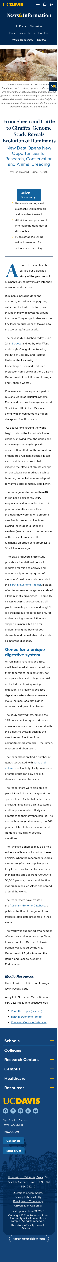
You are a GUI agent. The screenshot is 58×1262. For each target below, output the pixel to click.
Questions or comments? (28, 1193)
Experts (41, 39)
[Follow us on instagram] (13, 1111)
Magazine (36, 26)
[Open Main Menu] (37, 4)
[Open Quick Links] (51, 4)
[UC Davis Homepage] (13, 4)
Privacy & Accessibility (27, 1197)
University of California (28, 1205)
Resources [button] (14, 1088)
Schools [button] (12, 1041)
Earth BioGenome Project (25, 585)
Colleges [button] (12, 1050)
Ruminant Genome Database (27, 905)
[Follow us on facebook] (5, 1111)
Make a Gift (13, 1151)
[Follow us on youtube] (35, 1111)
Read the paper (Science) (26, 1011)
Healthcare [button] (15, 1078)
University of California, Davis (25, 1177)
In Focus (21, 26)
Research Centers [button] (21, 1059)
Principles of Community (28, 1201)
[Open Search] (44, 4)
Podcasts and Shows (22, 33)
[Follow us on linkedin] (20, 1111)
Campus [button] (12, 1069)
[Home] (21, 1101)
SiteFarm (27, 1228)
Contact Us (13, 1141)
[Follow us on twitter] (28, 1111)
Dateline (43, 33)
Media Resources (22, 39)
